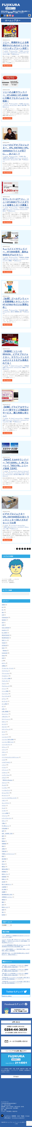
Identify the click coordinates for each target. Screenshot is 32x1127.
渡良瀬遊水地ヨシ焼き (7, 894)
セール (3, 731)
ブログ (18, 1116)
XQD (3, 658)
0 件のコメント (15, 54)
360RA (3, 604)
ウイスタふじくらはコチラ (18, 1117)
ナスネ (3, 754)
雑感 (3, 909)
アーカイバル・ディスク (8, 668)
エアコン (4, 698)
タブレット (4, 747)
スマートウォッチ (6, 729)
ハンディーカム (5, 775)
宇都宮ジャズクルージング (8, 853)
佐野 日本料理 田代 (7, 833)
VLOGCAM (4, 653)
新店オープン (5, 874)
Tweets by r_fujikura (6, 996)
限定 (9, 54)
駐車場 (3, 914)
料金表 (22, 1116)
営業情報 (17, 311)
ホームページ (5, 795)
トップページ (7, 1116)
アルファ (4, 683)
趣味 (3, 902)
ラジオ (3, 808)
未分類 (3, 881)
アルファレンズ (5, 686)
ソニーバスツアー (6, 744)
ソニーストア (6, 105)
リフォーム (4, 815)
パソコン (4, 767)
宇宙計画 (4, 851)
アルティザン (5, 681)
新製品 (10, 260)
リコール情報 (5, 813)
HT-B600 (27, 207)
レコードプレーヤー (6, 818)
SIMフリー (4, 640)
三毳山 (3, 823)
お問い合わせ (7, 1117)
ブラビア (12, 365)
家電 (3, 856)
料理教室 (4, 871)
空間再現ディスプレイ (7, 897)
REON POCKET (6, 635)
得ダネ (3, 864)
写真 (3, 838)
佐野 (3, 831)
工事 (3, 861)
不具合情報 (4, 828)
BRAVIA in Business (7, 780)
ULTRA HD (4, 645)
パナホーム (4, 772)
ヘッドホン (4, 787)
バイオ (3, 759)
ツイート (4, 749)
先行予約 (16, 474)
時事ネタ (4, 879)
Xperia (3, 655)
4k (2, 607)
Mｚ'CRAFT (4, 632)
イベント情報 (5, 691)
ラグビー (4, 805)
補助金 (3, 899)
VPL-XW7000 (10, 158)
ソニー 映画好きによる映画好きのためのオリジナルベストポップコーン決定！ (16, 45)
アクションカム (5, 673)
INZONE (4, 620)
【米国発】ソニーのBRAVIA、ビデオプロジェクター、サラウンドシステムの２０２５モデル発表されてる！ (16, 357)
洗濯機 (3, 892)
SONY (21, 51)
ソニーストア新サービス (8, 742)
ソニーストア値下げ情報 (8, 739)
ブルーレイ (20, 471)
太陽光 (3, 848)
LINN (3, 625)
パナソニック (5, 770)
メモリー (4, 800)
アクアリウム (5, 670)
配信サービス (5, 907)
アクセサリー (5, 676)
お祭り (3, 709)
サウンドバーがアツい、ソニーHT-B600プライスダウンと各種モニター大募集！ (16, 202)
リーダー (4, 810)
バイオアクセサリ (6, 762)
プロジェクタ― (10, 367)
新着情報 (4, 876)
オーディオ (4, 701)
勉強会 (3, 841)
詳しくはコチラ (7, 65)
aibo (3, 612)
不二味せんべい (5, 825)
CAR (3, 615)
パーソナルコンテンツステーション (10, 757)
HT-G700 (22, 310)
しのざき (6, 51)
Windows (5, 650)
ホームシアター (14, 51)
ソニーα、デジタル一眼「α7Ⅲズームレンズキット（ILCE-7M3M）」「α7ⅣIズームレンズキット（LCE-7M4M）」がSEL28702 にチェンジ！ (16, 941)
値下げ (19, 105)
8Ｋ (2, 609)
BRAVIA (22, 207)
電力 (3, 912)
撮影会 (3, 866)
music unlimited (5, 627)
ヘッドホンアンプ (6, 790)
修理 (3, 836)
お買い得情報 (5, 711)
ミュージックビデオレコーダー (9, 798)
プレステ (4, 785)
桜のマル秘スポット (6, 884)
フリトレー (7, 52)
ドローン (4, 752)
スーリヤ (4, 724)
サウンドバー (9, 259)
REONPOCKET (5, 637)
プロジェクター (14, 52)
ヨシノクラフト (5, 803)
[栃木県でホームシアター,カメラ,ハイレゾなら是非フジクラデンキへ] (11, 8)
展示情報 (4, 859)
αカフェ (4, 663)
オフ (3, 706)
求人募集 (4, 889)
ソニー (3, 734)
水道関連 (4, 887)
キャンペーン (17, 158)
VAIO (3, 648)
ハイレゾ (4, 764)
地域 (3, 846)
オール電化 (4, 704)
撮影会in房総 (5, 869)
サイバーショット (6, 719)
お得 (8, 527)
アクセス (27, 1116)
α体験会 (4, 665)
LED (3, 622)
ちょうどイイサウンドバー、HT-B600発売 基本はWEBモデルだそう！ (15, 252)
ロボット (4, 820)
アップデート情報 (6, 678)
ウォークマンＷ (5, 696)
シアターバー (10, 472)
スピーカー (26, 103)
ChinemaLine (5, 617)
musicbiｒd (4, 630)
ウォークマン (5, 693)
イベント (4, 688)
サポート (4, 721)
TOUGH (4, 642)
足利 (23, 105)
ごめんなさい (5, 716)
